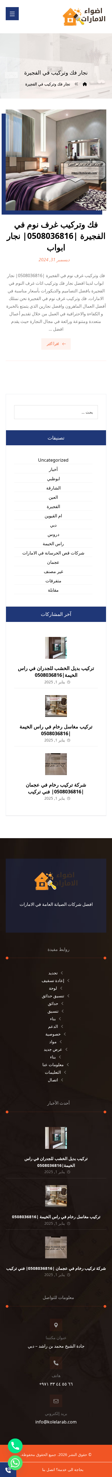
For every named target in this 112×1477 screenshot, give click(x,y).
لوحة (53, 988)
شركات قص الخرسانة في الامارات (53, 553)
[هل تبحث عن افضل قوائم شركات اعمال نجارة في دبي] (84, 16)
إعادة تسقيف (53, 980)
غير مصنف (53, 571)
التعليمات (53, 1072)
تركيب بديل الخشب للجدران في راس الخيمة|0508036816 (56, 671)
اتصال (53, 1079)
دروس (53, 534)
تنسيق (53, 1011)
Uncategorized (53, 460)
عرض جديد (53, 1049)
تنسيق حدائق (53, 995)
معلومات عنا (53, 1064)
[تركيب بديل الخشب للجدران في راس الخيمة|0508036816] (56, 648)
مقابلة (53, 590)
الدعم (53, 1026)
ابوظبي (53, 479)
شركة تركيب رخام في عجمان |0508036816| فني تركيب (56, 788)
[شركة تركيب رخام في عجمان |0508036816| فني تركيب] (56, 764)
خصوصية (53, 1034)
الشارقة (53, 488)
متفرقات (53, 581)
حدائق (53, 1003)
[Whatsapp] (15, 1462)
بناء (53, 1018)
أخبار (53, 469)
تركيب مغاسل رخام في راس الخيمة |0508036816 (56, 730)
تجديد (53, 972)
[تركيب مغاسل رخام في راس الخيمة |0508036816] (56, 706)
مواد (53, 1041)
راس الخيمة (53, 544)
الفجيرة (53, 506)
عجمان (53, 562)
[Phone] (15, 1446)
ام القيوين (53, 516)
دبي (53, 525)
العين (53, 497)
